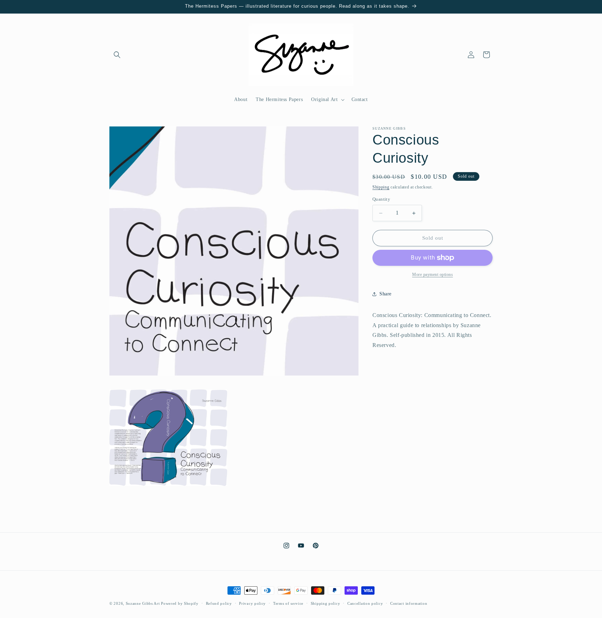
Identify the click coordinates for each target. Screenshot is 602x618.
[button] (117, 54)
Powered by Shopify (180, 603)
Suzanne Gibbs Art (143, 603)
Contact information (408, 603)
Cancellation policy (365, 603)
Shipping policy (325, 603)
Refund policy (219, 603)
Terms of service (288, 603)
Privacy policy (252, 603)
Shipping (380, 187)
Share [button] (385, 293)
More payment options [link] (432, 274)
